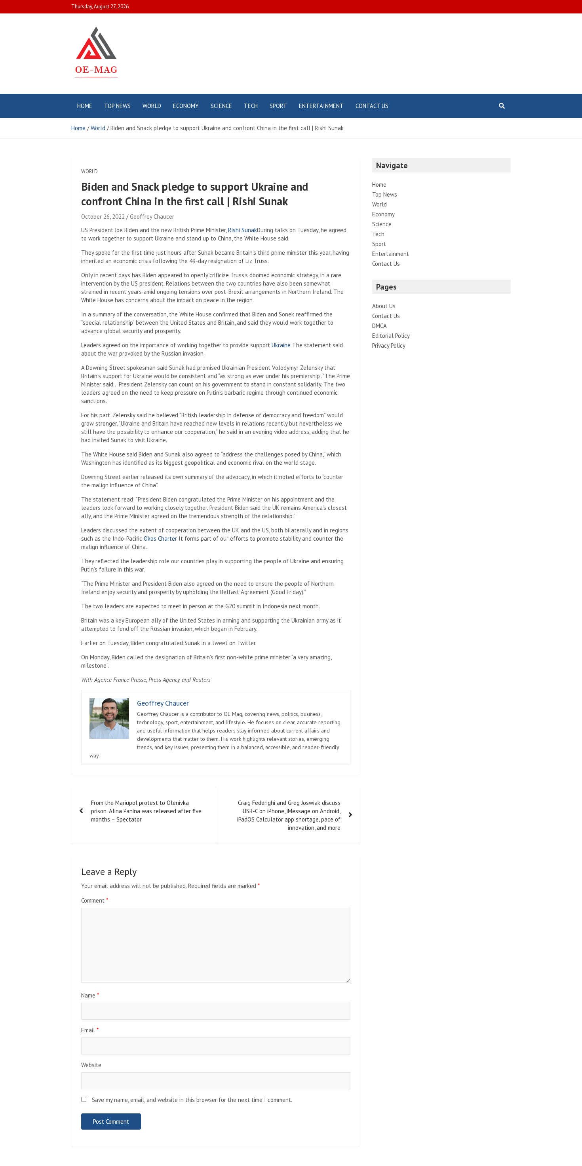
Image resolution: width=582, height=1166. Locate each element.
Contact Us (372, 106)
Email (90, 1030)
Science (221, 106)
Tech (251, 106)
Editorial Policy (391, 335)
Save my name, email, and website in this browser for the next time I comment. (192, 1100)
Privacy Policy (388, 345)
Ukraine (281, 345)
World (152, 106)
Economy (186, 106)
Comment (94, 900)
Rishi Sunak (242, 230)
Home (84, 106)
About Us (384, 306)
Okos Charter (160, 538)
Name (90, 995)
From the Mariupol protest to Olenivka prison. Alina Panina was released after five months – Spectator (146, 811)
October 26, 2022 (103, 216)
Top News (117, 106)
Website (91, 1065)
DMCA (379, 325)
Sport (278, 106)
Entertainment (321, 106)
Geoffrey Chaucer (152, 216)
